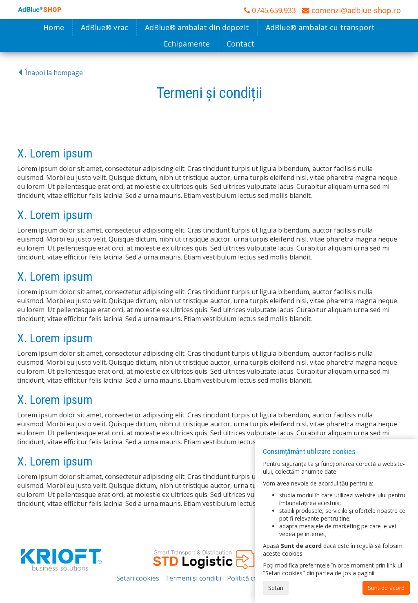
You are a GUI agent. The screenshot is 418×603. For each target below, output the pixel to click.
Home (53, 27)
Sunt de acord (386, 588)
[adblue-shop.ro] (39, 8)
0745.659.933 (273, 10)
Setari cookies (137, 578)
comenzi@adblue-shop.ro (355, 10)
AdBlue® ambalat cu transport (320, 27)
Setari (275, 588)
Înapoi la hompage (53, 72)
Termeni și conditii (193, 578)
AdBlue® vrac (104, 27)
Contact (240, 44)
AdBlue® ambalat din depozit (197, 27)
